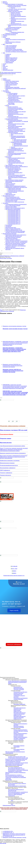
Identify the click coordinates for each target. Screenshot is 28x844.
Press (1, 309)
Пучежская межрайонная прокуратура (9, 465)
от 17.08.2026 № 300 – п (8, 836)
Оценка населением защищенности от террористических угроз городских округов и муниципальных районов (14, 808)
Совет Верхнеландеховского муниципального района (12, 445)
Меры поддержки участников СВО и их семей (13, 430)
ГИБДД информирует (5, 470)
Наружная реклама (6, 442)
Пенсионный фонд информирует (7, 467)
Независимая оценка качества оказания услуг (14, 575)
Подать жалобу (14, 610)
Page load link (3, 843)
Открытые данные (5, 438)
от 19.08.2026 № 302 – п (8, 832)
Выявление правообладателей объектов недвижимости (13, 453)
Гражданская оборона (6, 434)
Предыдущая (3, 258)
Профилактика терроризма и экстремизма (9, 460)
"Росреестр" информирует (6, 472)
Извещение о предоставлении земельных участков (14, 326)
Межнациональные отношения (7, 463)
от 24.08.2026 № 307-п (8, 831)
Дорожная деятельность (5, 475)
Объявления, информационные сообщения (13, 310)
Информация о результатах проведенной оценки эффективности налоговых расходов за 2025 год (14, 834)
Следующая (9, 258)
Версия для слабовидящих (14, 644)
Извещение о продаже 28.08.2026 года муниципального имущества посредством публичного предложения (12, 365)
